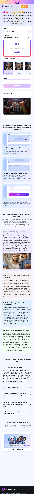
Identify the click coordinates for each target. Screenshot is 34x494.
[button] (17, 47)
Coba (17, 2)
